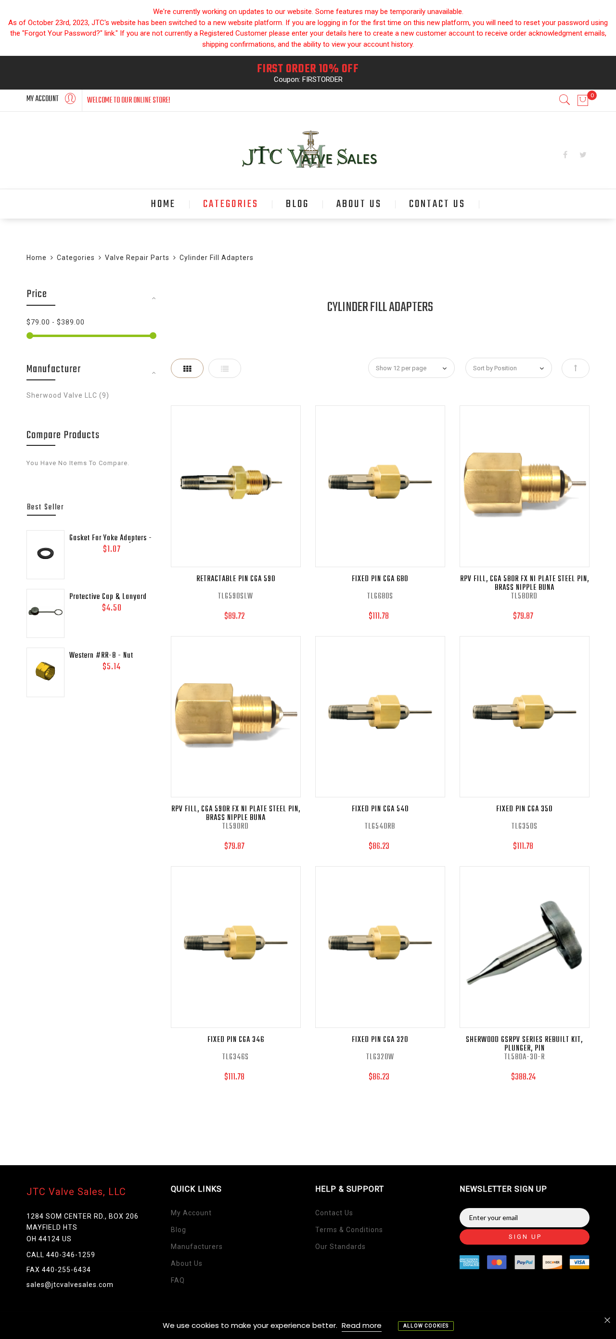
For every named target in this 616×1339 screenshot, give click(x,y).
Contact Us (334, 1213)
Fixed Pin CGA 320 (380, 1040)
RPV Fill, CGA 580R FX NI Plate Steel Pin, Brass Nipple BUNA (524, 583)
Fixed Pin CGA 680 (380, 579)
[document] (308, 1325)
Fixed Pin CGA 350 (524, 809)
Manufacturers (197, 1246)
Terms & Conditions (349, 1230)
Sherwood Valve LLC (67, 395)
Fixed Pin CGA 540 (380, 809)
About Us (187, 1263)
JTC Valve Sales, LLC (76, 1191)
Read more (362, 1325)
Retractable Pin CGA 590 (235, 579)
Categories (76, 257)
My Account (191, 1213)
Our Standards (340, 1246)
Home (36, 257)
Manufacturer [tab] (53, 369)
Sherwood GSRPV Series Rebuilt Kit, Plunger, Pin (524, 1044)
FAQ (178, 1280)
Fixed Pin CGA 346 (235, 1040)
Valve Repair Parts (137, 257)
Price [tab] (36, 294)
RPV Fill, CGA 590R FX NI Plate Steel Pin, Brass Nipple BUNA (235, 813)
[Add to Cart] (212, 486)
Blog (178, 1230)
